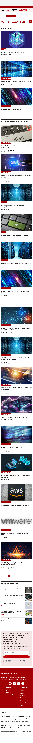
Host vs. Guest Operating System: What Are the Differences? (16, 388)
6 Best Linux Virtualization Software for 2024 (16, 81)
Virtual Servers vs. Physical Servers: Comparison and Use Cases (12, 206)
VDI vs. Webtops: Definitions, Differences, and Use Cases (16, 476)
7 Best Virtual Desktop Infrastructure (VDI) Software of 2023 (15, 418)
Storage (3, 598)
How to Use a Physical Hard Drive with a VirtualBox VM (11, 619)
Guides (2, 591)
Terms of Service (3, 726)
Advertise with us (10, 694)
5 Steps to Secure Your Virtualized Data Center (16, 263)
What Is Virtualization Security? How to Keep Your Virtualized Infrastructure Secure (16, 329)
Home (2, 16)
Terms (4, 663)
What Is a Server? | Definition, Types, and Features (11, 588)
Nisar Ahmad (4, 507)
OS (1, 605)
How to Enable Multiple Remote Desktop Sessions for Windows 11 (11, 611)
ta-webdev (4, 237)
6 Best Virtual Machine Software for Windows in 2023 (16, 176)
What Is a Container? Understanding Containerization (13, 53)
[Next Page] (24, 576)
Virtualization (23, 698)
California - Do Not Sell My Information (23, 726)
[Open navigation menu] (3, 10)
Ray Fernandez (5, 111)
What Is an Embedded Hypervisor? (12, 447)
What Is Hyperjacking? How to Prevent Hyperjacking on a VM (13, 563)
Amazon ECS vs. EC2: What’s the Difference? (15, 505)
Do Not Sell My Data (19, 733)
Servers (22, 690)
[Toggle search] (30, 10)
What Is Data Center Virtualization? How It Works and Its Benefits (15, 359)
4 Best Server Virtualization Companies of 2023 (14, 534)
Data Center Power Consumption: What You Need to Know (15, 146)
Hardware (22, 695)
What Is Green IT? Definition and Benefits (14, 235)
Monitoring (23, 702)
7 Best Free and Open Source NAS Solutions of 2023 (12, 596)
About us (8, 690)
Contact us (9, 692)
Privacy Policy (11, 663)
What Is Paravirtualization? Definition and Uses (15, 292)
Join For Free (16, 657)
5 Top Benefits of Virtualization (11, 109)
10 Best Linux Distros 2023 (8, 603)
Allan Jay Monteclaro (7, 56)
